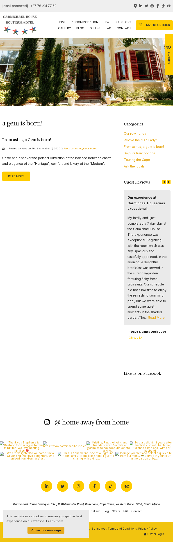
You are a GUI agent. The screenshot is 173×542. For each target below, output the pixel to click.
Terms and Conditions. (123, 528)
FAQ (108, 28)
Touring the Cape (137, 160)
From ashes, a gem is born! (80, 148)
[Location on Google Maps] (135, 5)
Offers (95, 28)
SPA (106, 22)
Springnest (99, 528)
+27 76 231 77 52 (43, 5)
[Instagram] (152, 6)
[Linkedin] (141, 6)
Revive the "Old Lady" (140, 140)
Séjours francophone (139, 153)
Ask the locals (134, 166)
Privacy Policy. (147, 528)
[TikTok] (163, 6)
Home (62, 22)
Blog (80, 28)
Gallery (64, 28)
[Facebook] (157, 6)
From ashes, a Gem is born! (26, 139)
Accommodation (84, 22)
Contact (124, 28)
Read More (16, 176)
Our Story (122, 22)
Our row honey (135, 133)
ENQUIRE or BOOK (157, 25)
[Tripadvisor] (169, 6)
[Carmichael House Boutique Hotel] (20, 24)
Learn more (54, 521)
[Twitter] (146, 6)
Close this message (46, 530)
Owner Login (155, 534)
